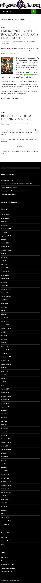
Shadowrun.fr (6, 11)
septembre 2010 (6, 278)
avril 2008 (4, 342)
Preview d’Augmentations (9, 187)
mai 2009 (4, 310)
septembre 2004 (6, 492)
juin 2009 (4, 307)
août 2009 (4, 300)
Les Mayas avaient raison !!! (9, 194)
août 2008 (4, 332)
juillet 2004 (4, 499)
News (3, 27)
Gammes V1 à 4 (6, 541)
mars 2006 (4, 428)
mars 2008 (4, 346)
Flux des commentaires (8, 568)
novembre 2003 (6, 521)
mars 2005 (4, 471)
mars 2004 (4, 513)
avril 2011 (4, 261)
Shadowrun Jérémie (19, 41)
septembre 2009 (6, 296)
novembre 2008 (6, 328)
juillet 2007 (4, 371)
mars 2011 (4, 264)
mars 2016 (4, 225)
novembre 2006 (6, 399)
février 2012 (5, 243)
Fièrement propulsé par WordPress (10, 580)
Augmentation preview (30, 74)
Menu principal (38, 11)
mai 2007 (4, 378)
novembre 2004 (6, 485)
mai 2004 (4, 506)
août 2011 (4, 253)
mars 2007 (4, 385)
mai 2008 (4, 339)
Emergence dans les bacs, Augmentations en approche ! (19, 34)
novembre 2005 (6, 442)
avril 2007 (4, 382)
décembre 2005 (6, 439)
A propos (4, 537)
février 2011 (5, 268)
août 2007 (4, 367)
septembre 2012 (6, 236)
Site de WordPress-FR (8, 571)
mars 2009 (4, 318)
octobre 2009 (5, 293)
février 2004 (5, 517)
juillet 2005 (4, 456)
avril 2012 (4, 239)
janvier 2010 (5, 286)
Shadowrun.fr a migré (7, 180)
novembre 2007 (6, 357)
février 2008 (5, 350)
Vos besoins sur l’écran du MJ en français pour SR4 (16, 184)
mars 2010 (4, 282)
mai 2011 (4, 257)
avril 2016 (4, 221)
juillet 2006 (4, 414)
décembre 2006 (6, 396)
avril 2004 (4, 510)
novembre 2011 (6, 250)
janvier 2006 (5, 435)
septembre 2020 (6, 214)
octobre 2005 (5, 446)
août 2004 (4, 496)
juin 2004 (4, 503)
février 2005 (5, 474)
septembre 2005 (6, 449)
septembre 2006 (6, 407)
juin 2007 (4, 375)
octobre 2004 (5, 489)
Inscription (4, 557)
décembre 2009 (6, 289)
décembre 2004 (6, 481)
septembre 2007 (6, 364)
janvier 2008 (5, 353)
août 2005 (4, 453)
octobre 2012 (5, 232)
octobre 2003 (5, 524)
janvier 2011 (5, 271)
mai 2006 (4, 421)
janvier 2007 (5, 392)
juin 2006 (4, 417)
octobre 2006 (5, 403)
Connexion (4, 561)
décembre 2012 (6, 229)
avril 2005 (4, 467)
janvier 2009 (5, 325)
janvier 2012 (5, 246)
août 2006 (4, 410)
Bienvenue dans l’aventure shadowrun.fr (13, 191)
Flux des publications (7, 564)
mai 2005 (4, 464)
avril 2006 (4, 424)
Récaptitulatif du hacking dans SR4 (16, 117)
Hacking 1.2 (20, 146)
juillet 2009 (4, 303)
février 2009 (5, 321)
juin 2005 (4, 460)
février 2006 (5, 432)
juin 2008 (4, 335)
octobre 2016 (5, 218)
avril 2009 (4, 314)
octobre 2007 (5, 360)
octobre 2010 (5, 275)
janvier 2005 (5, 478)
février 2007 (5, 389)
